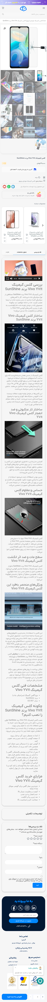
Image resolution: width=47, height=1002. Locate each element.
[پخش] (39, 278)
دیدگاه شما (37, 843)
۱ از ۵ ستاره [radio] (41, 838)
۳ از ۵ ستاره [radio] (34, 838)
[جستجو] (3, 14)
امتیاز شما (38, 836)
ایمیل (39, 867)
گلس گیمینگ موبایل (36, 21)
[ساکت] (11, 278)
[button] (5, 28)
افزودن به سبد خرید (14, 997)
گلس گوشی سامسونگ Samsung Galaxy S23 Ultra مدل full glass (36, 234)
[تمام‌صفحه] (8, 278)
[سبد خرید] (3, 8)
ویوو (27, 21)
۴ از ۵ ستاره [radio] (31, 838)
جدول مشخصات (21, 252)
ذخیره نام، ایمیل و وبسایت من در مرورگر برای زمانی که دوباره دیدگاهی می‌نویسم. (25, 880)
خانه (44, 21)
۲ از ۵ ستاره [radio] (37, 838)
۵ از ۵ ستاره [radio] (28, 838)
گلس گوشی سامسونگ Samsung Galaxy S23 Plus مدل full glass (14, 234)
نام (40, 858)
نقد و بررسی (37, 252)
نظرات (7, 252)
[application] (23, 270)
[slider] (25, 278)
